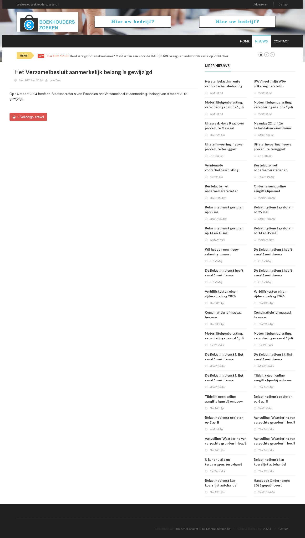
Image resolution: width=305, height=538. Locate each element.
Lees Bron (55, 80)
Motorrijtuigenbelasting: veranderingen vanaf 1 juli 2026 (224, 338)
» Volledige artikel (29, 116)
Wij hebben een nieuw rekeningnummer (222, 252)
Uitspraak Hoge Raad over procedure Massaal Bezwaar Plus (224, 128)
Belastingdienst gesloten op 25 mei (224, 209)
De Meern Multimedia (216, 529)
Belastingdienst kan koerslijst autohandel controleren (221, 485)
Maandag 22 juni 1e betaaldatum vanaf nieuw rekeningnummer (272, 128)
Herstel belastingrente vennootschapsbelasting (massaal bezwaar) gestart (224, 86)
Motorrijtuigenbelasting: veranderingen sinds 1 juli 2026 (224, 107)
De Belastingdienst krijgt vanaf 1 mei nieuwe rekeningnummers (224, 359)
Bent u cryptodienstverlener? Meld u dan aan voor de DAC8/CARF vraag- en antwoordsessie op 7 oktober (149, 56)
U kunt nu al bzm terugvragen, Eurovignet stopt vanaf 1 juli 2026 (223, 464)
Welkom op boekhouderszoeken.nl (38, 4)
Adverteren (261, 4)
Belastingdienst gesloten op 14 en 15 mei (224, 230)
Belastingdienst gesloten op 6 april (224, 420)
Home (244, 41)
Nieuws (261, 41)
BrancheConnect (187, 529)
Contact (283, 4)
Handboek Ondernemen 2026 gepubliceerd (272, 483)
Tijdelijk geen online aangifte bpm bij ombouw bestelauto (224, 401)
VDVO (267, 529)
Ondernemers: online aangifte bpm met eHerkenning (270, 191)
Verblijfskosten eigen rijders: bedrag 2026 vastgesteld (221, 296)
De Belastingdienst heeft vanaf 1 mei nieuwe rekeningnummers (224, 275)
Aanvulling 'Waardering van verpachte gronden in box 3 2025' (225, 443)
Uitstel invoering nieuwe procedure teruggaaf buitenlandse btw (224, 149)
